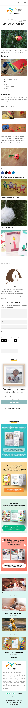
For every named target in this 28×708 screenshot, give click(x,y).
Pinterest (12, 413)
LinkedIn (16, 413)
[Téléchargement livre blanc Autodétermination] (14, 516)
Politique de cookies (17, 702)
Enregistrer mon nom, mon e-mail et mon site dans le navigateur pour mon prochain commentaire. (13, 333)
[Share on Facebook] (2, 172)
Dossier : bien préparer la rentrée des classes (14, 632)
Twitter (24, 413)
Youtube (20, 413)
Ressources (20, 21)
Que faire (23, 20)
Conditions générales (14, 704)
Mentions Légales (10, 700)
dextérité (5, 263)
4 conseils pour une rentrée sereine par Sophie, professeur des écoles (13, 593)
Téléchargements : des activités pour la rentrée (14, 652)
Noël (16, 20)
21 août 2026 (14, 615)
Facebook (3, 413)
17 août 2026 (14, 654)
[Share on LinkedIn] (13, 172)
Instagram (7, 413)
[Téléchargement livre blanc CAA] (14, 478)
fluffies (6, 82)
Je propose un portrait (14, 402)
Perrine (14, 286)
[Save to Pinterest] (9, 172)
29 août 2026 (14, 595)
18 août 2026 (14, 634)
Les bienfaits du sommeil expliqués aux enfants (14, 613)
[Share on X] (6, 172)
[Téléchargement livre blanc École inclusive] (14, 553)
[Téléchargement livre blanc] (14, 441)
